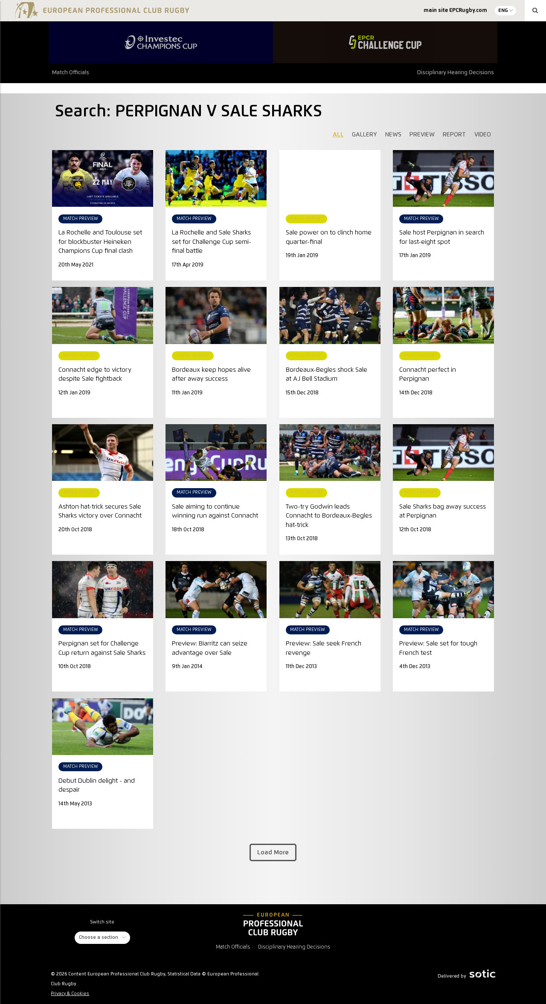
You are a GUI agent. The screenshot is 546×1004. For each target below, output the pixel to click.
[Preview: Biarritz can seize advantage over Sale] (216, 589)
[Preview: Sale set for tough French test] (443, 589)
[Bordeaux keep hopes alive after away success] (216, 315)
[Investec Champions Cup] (161, 42)
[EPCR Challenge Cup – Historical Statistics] (385, 42)
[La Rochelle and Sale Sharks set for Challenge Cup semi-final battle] (216, 178)
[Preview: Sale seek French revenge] (329, 589)
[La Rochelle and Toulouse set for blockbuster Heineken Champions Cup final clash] (102, 178)
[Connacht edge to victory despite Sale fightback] (102, 315)
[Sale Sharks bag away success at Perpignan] (443, 452)
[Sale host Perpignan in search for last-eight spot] (443, 178)
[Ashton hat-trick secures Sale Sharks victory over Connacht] (102, 452)
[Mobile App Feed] (273, 924)
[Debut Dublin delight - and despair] (102, 726)
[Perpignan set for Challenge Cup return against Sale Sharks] (102, 589)
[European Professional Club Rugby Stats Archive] (100, 14)
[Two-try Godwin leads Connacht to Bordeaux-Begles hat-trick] (329, 452)
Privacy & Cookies (70, 994)
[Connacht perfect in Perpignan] (443, 315)
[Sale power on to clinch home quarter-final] (329, 155)
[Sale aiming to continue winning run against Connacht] (216, 452)
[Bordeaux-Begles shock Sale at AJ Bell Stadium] (329, 315)
